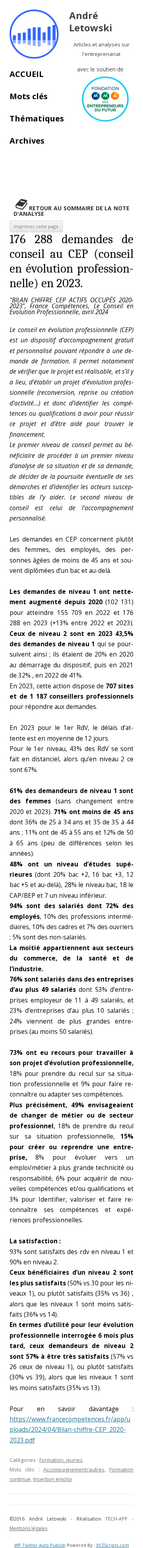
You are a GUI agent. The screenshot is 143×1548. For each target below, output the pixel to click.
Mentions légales (28, 1528)
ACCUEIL (27, 74)
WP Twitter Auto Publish (40, 1545)
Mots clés (29, 96)
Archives (27, 140)
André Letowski (90, 22)
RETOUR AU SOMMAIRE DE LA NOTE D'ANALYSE (71, 210)
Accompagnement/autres (73, 1469)
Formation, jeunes (61, 1459)
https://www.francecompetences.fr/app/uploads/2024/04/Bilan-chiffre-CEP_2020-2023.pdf (70, 1429)
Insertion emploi (52, 1479)
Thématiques (37, 118)
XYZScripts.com (112, 1545)
